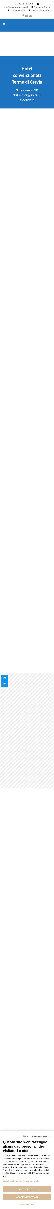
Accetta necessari (27, 1197)
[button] (49, 25)
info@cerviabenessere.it (16, 7)
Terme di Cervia (42, 7)
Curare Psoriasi (18, 10)
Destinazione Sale (40, 10)
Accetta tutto (27, 1189)
